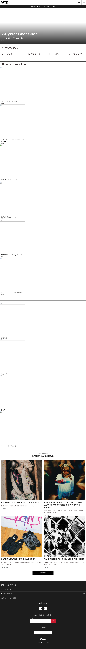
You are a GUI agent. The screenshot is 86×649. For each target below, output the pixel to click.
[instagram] (45, 608)
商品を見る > (4, 40)
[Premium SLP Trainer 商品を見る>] (21, 300)
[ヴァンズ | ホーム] (4, 2)
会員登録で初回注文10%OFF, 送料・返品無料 (43, 6)
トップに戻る (43, 628)
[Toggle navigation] (83, 2)
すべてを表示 (43, 572)
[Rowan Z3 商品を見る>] (21, 61)
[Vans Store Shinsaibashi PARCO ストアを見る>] (64, 300)
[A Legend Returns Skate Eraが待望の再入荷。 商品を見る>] (64, 61)
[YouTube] (40, 608)
